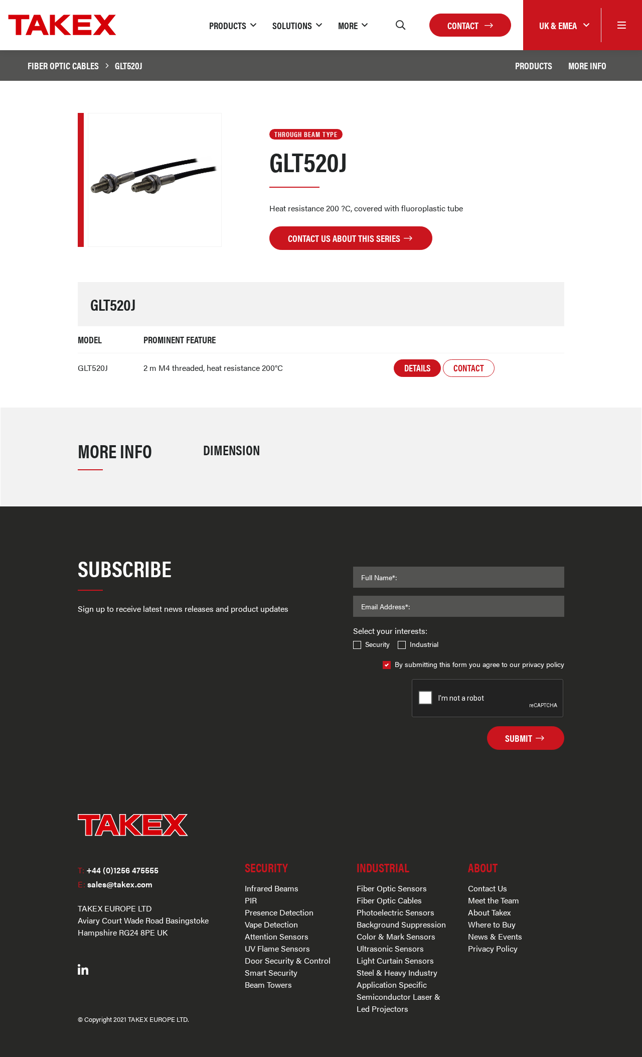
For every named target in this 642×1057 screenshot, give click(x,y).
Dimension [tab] (231, 449)
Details (417, 367)
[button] (232, 25)
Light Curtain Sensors (395, 960)
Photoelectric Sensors (395, 912)
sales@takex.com (115, 884)
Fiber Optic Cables (63, 65)
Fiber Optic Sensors (392, 888)
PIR (251, 900)
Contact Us (487, 888)
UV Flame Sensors (277, 948)
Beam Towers (268, 984)
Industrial (424, 644)
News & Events (495, 936)
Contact (463, 25)
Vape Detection (271, 924)
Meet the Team (493, 900)
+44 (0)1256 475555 (118, 870)
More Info (587, 65)
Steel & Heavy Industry (397, 972)
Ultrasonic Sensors (390, 948)
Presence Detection (279, 912)
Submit (519, 738)
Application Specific (392, 984)
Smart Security (271, 972)
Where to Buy (492, 924)
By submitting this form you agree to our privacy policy (479, 664)
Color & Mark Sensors (396, 936)
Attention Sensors (276, 936)
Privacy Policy (493, 948)
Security (377, 644)
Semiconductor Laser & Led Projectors (398, 1002)
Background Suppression (401, 924)
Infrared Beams (271, 888)
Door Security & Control (288, 960)
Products (533, 65)
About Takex (489, 912)
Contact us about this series (345, 238)
